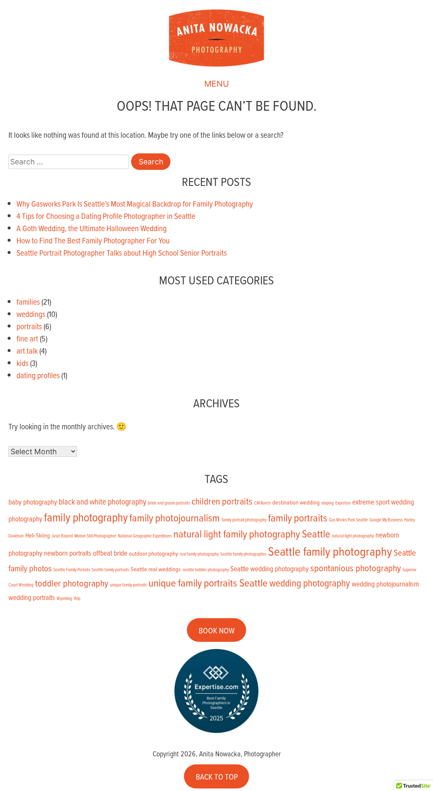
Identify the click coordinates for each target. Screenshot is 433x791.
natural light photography (353, 536)
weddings (30, 313)
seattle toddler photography (206, 570)
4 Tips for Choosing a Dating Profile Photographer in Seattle (105, 215)
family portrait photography (244, 520)
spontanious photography (355, 567)
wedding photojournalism (385, 584)
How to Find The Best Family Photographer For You (93, 240)
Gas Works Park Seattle (348, 520)
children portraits (222, 500)
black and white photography (102, 501)
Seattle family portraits (110, 570)
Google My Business (386, 520)
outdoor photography (153, 553)
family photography (86, 517)
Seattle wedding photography (269, 568)
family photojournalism (174, 517)
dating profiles (38, 375)
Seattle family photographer (243, 554)
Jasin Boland (62, 536)
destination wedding (296, 502)
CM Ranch (262, 503)
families (28, 301)
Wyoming (64, 598)
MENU (216, 84)
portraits (29, 326)
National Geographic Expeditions (145, 536)
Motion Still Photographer (95, 536)
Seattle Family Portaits (71, 570)
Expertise (343, 503)
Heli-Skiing (37, 535)
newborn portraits (67, 553)
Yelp (77, 598)
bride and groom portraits (169, 503)
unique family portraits (128, 585)
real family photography (199, 554)
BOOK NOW (217, 630)
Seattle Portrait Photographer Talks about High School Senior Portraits (121, 252)
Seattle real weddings (156, 569)
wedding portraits (31, 597)
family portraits (297, 517)
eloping (327, 503)
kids (22, 362)
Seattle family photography (330, 551)
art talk (27, 350)
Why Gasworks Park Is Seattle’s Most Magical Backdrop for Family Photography (134, 203)
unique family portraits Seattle (208, 582)
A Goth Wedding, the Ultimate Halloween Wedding (91, 228)
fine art (27, 338)
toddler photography (71, 582)
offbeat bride (110, 553)
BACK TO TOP (217, 776)
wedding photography (309, 583)
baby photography (32, 502)
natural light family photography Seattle (251, 533)
